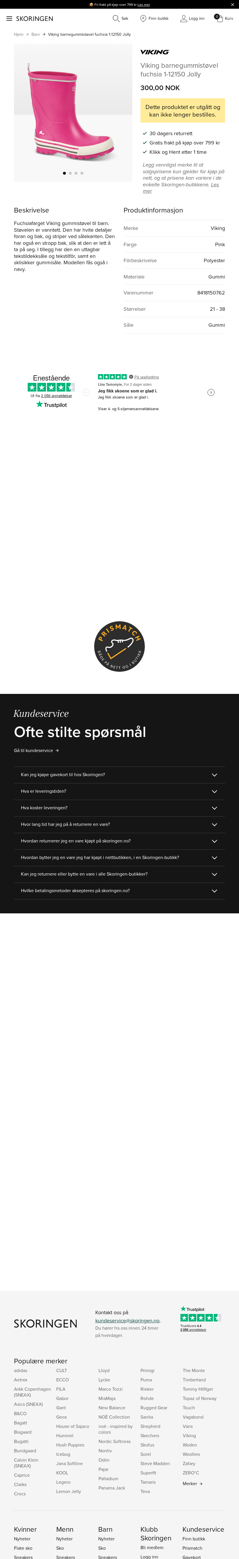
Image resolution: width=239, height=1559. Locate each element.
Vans (188, 1426)
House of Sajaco (72, 1426)
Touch (189, 1407)
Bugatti (21, 1441)
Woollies (191, 1454)
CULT (61, 1370)
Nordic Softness (115, 1441)
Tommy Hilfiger (198, 1389)
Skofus (147, 1445)
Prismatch (192, 1548)
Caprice (22, 1475)
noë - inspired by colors (116, 1429)
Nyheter (22, 1539)
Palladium (108, 1478)
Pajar (103, 1469)
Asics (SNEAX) (28, 1404)
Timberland (194, 1380)
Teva (145, 1491)
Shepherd (150, 1426)
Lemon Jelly (68, 1491)
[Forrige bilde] (25, 112)
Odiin (104, 1460)
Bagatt (20, 1423)
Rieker (147, 1389)
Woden (190, 1445)
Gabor (62, 1398)
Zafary (189, 1463)
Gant (61, 1407)
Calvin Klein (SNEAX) (26, 1463)
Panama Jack (112, 1488)
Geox (61, 1417)
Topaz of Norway (200, 1398)
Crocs (20, 1494)
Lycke (104, 1380)
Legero (63, 1482)
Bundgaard (25, 1450)
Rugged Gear (153, 1407)
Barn (35, 34)
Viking (189, 1435)
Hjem (18, 34)
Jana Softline (69, 1463)
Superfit (148, 1473)
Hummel (64, 1435)
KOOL (62, 1473)
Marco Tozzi (111, 1389)
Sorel (145, 1454)
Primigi (147, 1370)
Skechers (149, 1435)
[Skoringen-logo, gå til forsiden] (34, 18)
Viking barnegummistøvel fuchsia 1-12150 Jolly (89, 34)
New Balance (112, 1407)
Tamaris (148, 1482)
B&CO (20, 1413)
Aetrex (20, 1380)
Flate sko (23, 1548)
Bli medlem (152, 1547)
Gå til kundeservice (33, 750)
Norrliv (105, 1450)
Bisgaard (22, 1432)
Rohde (147, 1398)
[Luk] (232, 4)
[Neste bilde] (121, 112)
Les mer (144, 4)
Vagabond (193, 1417)
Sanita (146, 1417)
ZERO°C (191, 1473)
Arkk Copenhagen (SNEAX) (32, 1392)
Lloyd (104, 1370)
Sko (60, 1548)
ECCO (62, 1380)
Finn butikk (193, 1539)
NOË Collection (114, 1417)
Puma (146, 1380)
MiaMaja (107, 1398)
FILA (61, 1389)
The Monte (194, 1370)
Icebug (63, 1454)
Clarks (20, 1484)
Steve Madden (155, 1463)
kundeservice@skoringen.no (127, 1320)
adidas (20, 1370)
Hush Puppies (70, 1445)
